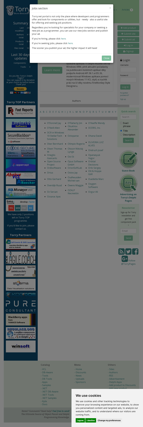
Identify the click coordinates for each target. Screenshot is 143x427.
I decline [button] (91, 420)
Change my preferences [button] (109, 420)
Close (106, 58)
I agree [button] (80, 420)
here (63, 38)
